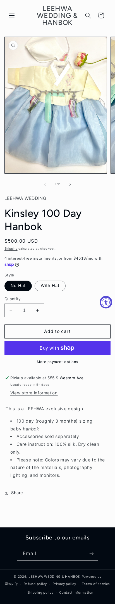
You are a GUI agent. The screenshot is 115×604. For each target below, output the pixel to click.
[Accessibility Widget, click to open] (106, 302)
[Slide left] (45, 184)
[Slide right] (70, 184)
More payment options (57, 362)
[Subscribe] (91, 554)
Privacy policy (64, 584)
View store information (34, 392)
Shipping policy (40, 592)
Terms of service (96, 584)
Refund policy (35, 584)
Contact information (76, 592)
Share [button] (17, 492)
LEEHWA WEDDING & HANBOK (54, 577)
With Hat (50, 285)
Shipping (11, 248)
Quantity (12, 299)
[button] (11, 15)
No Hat (18, 285)
